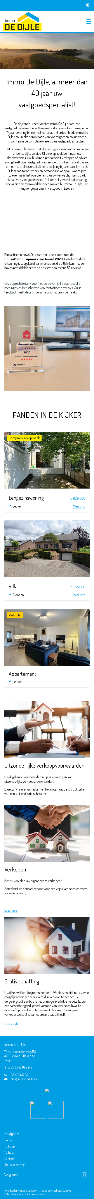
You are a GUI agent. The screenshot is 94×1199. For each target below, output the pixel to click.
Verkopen (15, 869)
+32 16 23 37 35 (18, 1075)
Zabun (57, 1190)
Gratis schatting (21, 981)
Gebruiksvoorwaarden (16, 1194)
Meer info (79, 506)
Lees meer (11, 910)
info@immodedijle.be (24, 1079)
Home (8, 1140)
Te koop (9, 1146)
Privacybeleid (38, 1194)
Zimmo (67, 1190)
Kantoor (9, 1158)
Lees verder (11, 1024)
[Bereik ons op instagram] (84, 1176)
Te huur (9, 1152)
